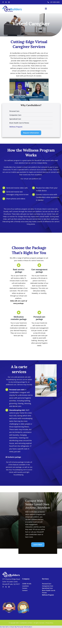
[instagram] (9, 2)
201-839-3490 (55, 2)
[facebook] (3, 2)
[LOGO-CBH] (12, 6)
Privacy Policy (49, 623)
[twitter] (6, 2)
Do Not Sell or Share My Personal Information (16, 627)
